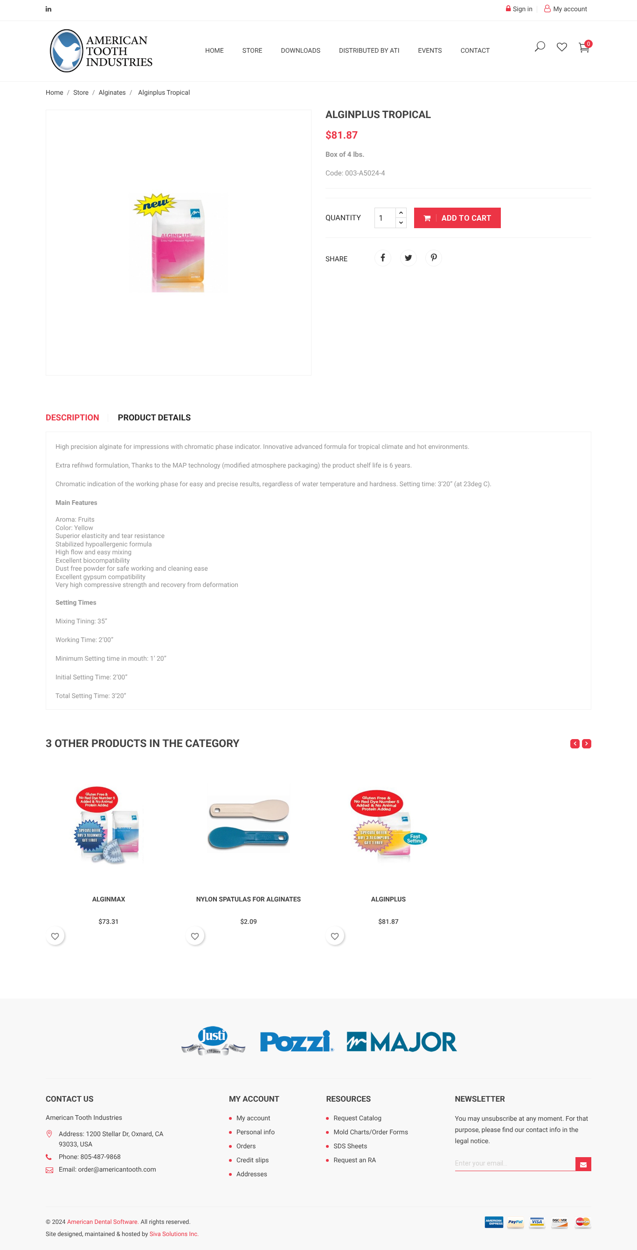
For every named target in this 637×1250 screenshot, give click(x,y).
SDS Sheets (350, 1146)
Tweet (408, 258)
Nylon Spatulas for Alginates (248, 899)
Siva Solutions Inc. (174, 1234)
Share (382, 258)
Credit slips (252, 1160)
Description (72, 418)
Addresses (251, 1174)
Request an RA (354, 1160)
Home (214, 51)
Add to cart (466, 218)
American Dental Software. (103, 1222)
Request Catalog (357, 1118)
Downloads (300, 51)
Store (252, 51)
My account (254, 1099)
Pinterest (433, 258)
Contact (475, 51)
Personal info (255, 1132)
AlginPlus (388, 899)
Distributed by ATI (369, 51)
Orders (246, 1146)
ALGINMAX (108, 899)
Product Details (154, 418)
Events (430, 51)
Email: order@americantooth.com (107, 1169)
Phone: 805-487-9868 (90, 1157)
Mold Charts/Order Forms (370, 1132)
